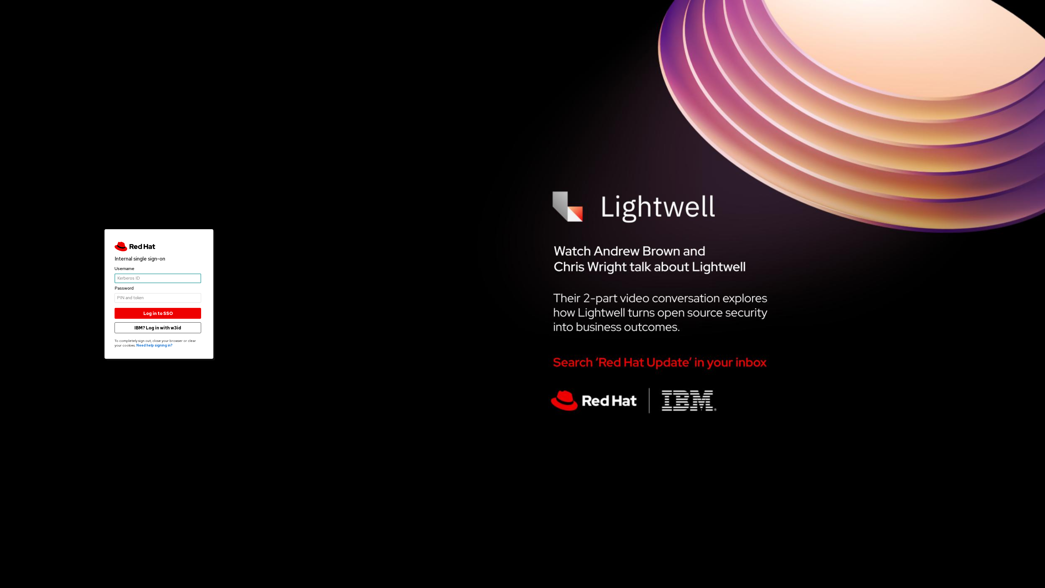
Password (124, 288)
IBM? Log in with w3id (157, 328)
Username (124, 268)
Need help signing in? (154, 345)
